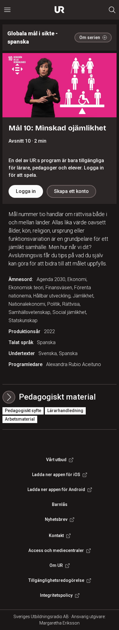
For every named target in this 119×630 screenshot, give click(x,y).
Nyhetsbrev (56, 519)
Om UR (56, 565)
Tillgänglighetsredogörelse (56, 580)
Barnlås (59, 504)
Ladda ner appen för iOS (56, 474)
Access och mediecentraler (56, 550)
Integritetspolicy (56, 595)
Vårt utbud (56, 459)
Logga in (26, 191)
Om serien (89, 37)
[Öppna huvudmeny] (7, 9)
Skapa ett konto (71, 191)
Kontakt (56, 535)
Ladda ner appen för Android (56, 489)
